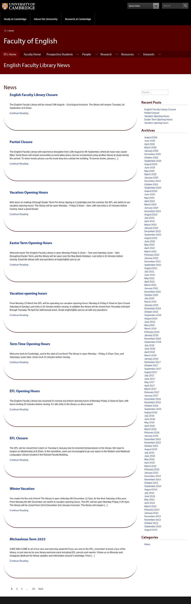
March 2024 (150, 204)
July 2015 (149, 452)
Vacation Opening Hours (29, 192)
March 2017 (150, 389)
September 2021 (152, 265)
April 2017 (149, 385)
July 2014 (149, 493)
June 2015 (149, 456)
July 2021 (149, 271)
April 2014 (149, 503)
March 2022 (150, 251)
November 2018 (152, 338)
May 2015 (149, 459)
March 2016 (150, 429)
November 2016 (152, 402)
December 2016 (152, 399)
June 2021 (149, 275)
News (147, 544)
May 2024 (149, 198)
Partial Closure (21, 142)
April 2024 (149, 201)
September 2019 (152, 315)
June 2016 (149, 419)
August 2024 (150, 191)
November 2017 (152, 362)
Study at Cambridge (15, 19)
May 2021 (149, 278)
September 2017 (152, 369)
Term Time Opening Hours (30, 343)
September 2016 (152, 409)
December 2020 (152, 291)
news (11, 30)
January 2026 (151, 151)
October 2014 (151, 483)
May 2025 (149, 171)
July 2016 (149, 416)
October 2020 (151, 295)
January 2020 (151, 305)
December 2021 (152, 261)
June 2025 (149, 167)
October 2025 (151, 157)
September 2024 (152, 187)
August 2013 (150, 530)
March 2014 (150, 506)
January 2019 (151, 335)
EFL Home (10, 54)
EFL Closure (19, 438)
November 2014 (152, 479)
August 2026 (150, 137)
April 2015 (149, 462)
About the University (45, 19)
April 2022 (149, 248)
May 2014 (149, 499)
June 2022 (149, 241)
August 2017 (150, 372)
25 (33, 589)
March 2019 (150, 328)
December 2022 (152, 231)
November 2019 (152, 308)
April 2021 (149, 281)
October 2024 (151, 184)
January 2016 (151, 436)
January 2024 (151, 208)
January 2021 (151, 288)
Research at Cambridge (78, 19)
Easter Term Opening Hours (31, 243)
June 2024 (149, 194)
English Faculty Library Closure (34, 94)
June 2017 (149, 379)
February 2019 (151, 332)
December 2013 (152, 516)
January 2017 (151, 395)
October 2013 (151, 523)
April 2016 (149, 426)
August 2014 (150, 489)
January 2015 (151, 473)
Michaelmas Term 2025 (28, 539)
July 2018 (149, 345)
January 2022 (151, 258)
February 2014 (151, 509)
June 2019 (149, 322)
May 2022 (149, 245)
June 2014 (149, 496)
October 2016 (151, 405)
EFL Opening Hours (25, 391)
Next (40, 589)
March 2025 (150, 174)
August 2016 (150, 412)
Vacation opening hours (28, 293)
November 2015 (152, 442)
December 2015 (152, 439)
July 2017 (149, 375)
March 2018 (150, 355)
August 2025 (150, 164)
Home (5, 30)
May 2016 (149, 422)
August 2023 (150, 214)
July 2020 (149, 298)
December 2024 (152, 181)
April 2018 (149, 352)
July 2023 (149, 218)
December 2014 (152, 476)
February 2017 (151, 392)
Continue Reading (19, 113)
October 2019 (151, 312)
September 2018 (152, 342)
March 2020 (150, 302)
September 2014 (152, 486)
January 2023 (151, 228)
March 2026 (150, 147)
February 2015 (151, 469)
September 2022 (152, 234)
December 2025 (152, 154)
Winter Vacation (22, 488)
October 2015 (151, 446)
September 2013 (152, 526)
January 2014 (151, 513)
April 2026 (149, 144)
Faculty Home (32, 54)
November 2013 (152, 519)
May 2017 (149, 382)
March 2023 (150, 224)
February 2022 (151, 255)
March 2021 (150, 285)
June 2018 (149, 348)
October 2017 (151, 365)
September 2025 (152, 161)
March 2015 (150, 466)
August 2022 (150, 238)
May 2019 (149, 325)
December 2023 (152, 211)
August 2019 (150, 318)
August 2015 (150, 449)
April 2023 (149, 221)
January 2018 (151, 359)
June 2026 (149, 141)
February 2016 (151, 432)
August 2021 (150, 268)
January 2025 (151, 177)
